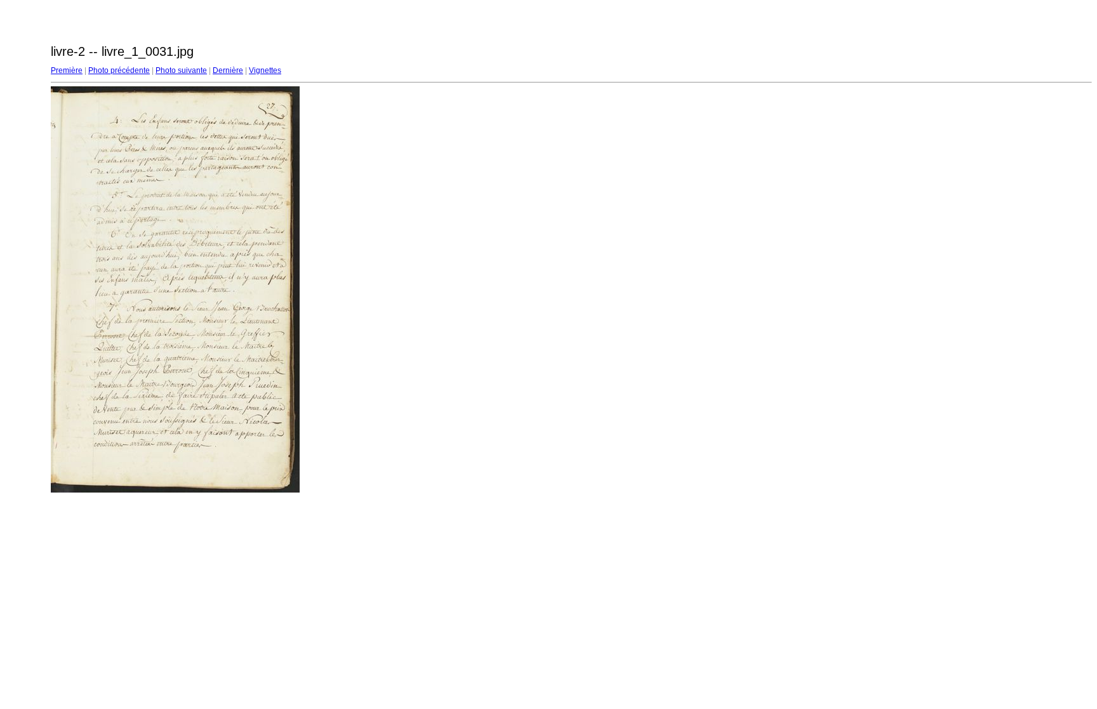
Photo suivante (181, 70)
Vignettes (265, 70)
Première (67, 70)
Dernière (228, 70)
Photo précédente (119, 70)
